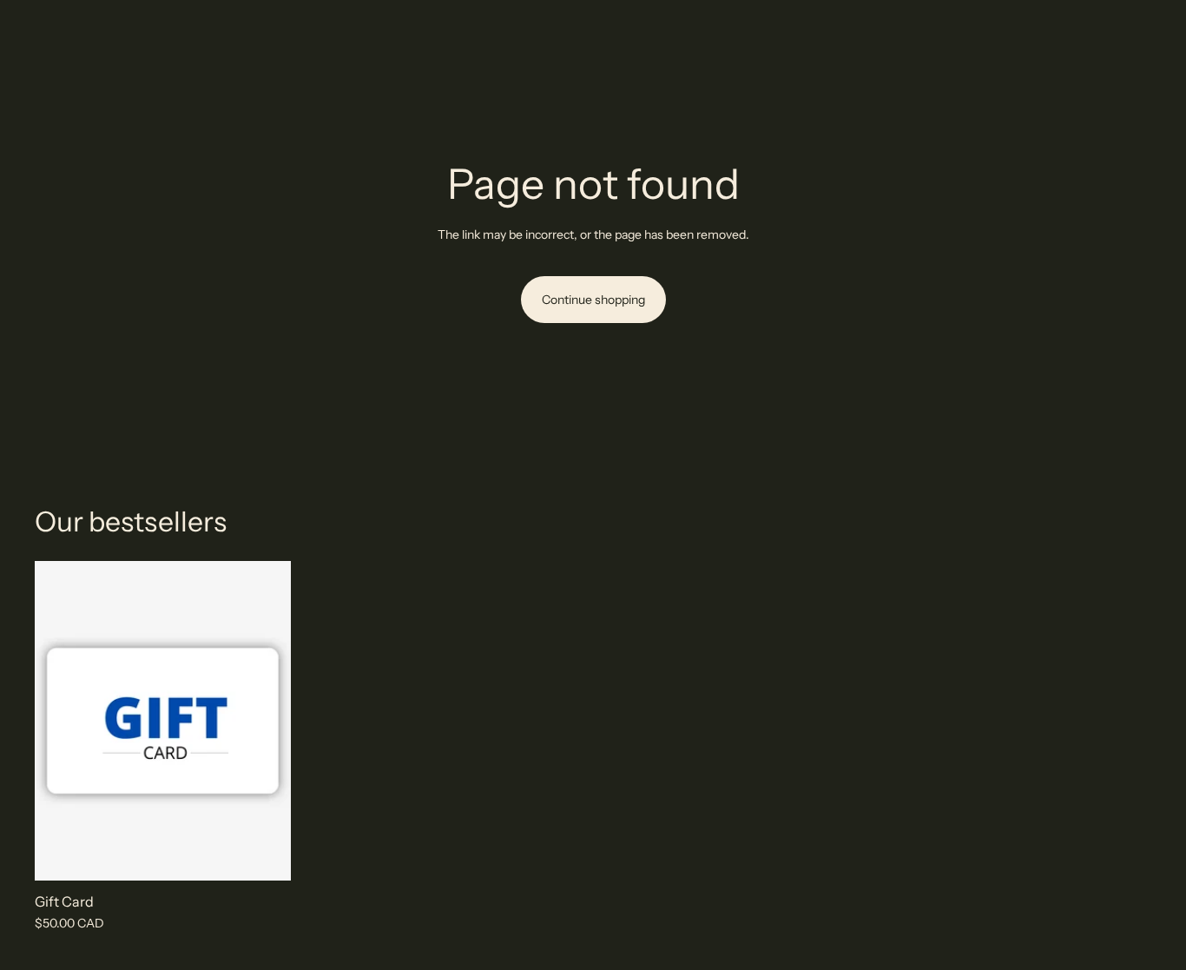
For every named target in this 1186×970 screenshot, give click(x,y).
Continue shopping (593, 299)
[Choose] (264, 854)
